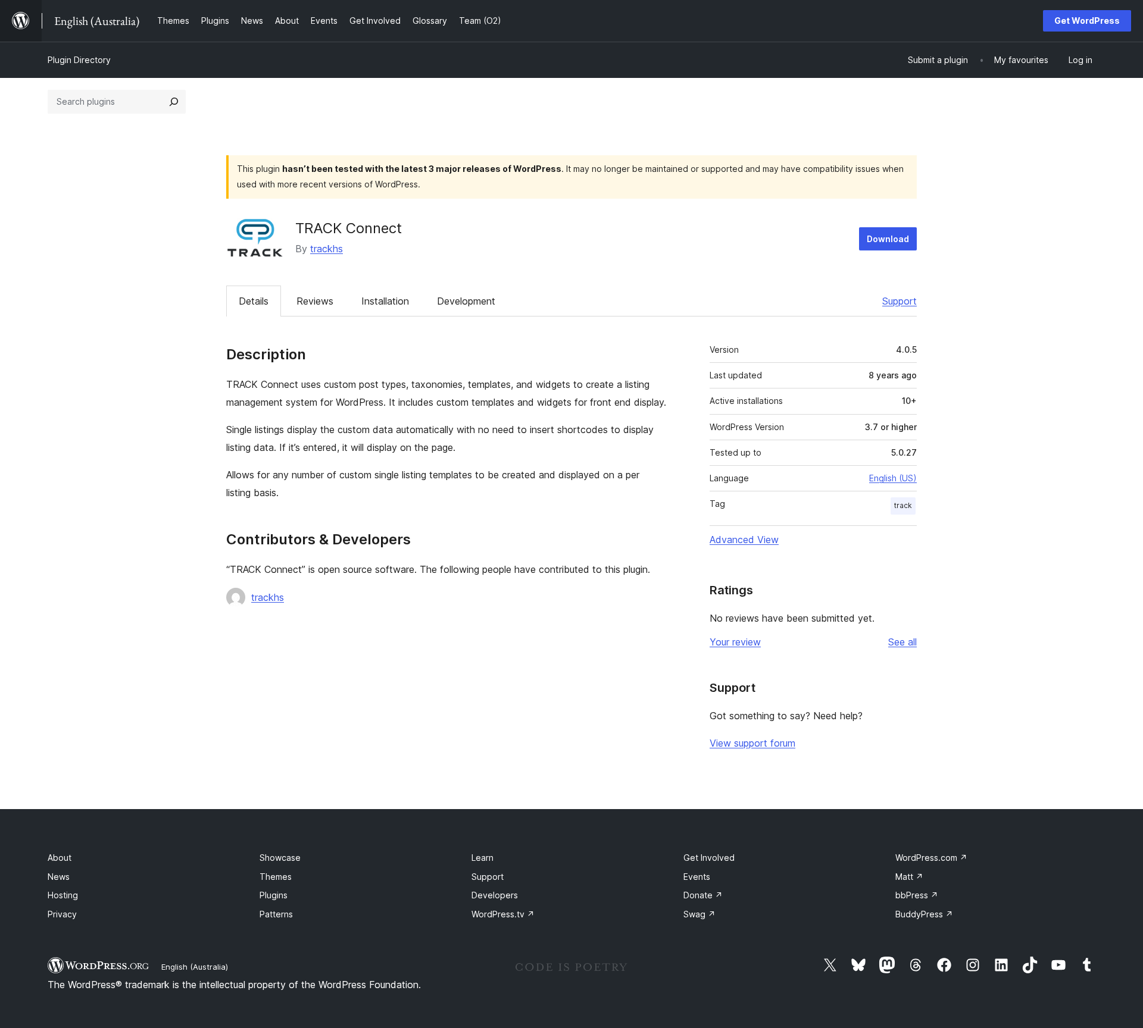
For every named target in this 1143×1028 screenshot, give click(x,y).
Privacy (62, 914)
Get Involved (709, 858)
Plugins (274, 895)
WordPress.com (931, 858)
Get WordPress (1087, 20)
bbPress (916, 895)
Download (888, 239)
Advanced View (744, 540)
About (59, 858)
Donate (703, 895)
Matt (909, 877)
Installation (385, 301)
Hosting (63, 895)
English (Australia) (194, 966)
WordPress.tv (503, 914)
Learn (482, 858)
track (903, 505)
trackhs (326, 249)
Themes (276, 877)
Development (466, 301)
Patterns (276, 914)
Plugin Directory (79, 60)
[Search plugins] (174, 102)
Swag (699, 914)
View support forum (752, 743)
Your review (735, 642)
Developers (494, 895)
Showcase (280, 858)
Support (899, 301)
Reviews (314, 301)
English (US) (893, 478)
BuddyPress (924, 914)
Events (696, 877)
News (59, 877)
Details (253, 301)
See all (902, 642)
